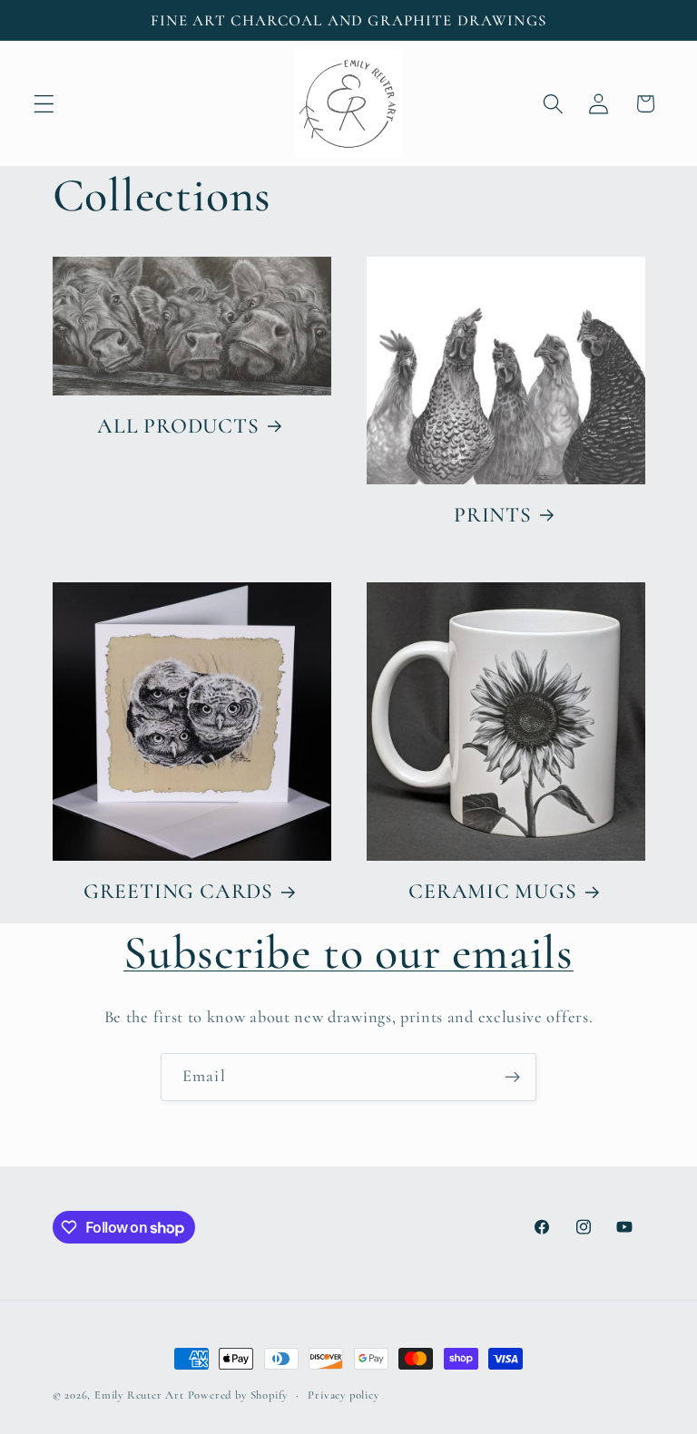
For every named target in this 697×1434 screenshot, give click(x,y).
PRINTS (493, 515)
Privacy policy (343, 1395)
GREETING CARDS (178, 891)
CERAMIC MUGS (492, 891)
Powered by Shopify (238, 1395)
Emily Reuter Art (139, 1395)
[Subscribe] (512, 1077)
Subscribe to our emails (348, 952)
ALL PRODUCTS (178, 426)
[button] (44, 104)
